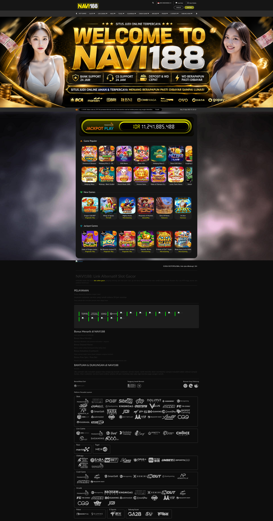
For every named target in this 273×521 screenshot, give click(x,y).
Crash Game (143, 13)
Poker (164, 13)
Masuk (178, 7)
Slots (91, 13)
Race (112, 13)
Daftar (189, 7)
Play (109, 128)
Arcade (154, 13)
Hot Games (82, 13)
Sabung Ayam (186, 13)
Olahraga (131, 13)
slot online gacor (99, 280)
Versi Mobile (192, 3)
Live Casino (102, 13)
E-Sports (174, 13)
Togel (120, 13)
